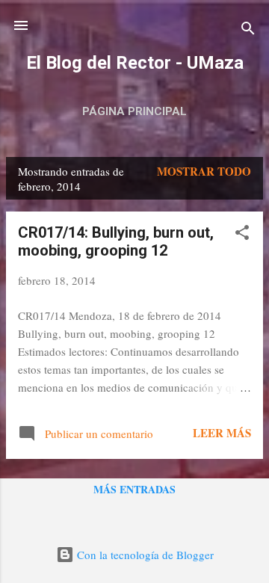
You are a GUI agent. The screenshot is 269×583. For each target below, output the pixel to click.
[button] (242, 234)
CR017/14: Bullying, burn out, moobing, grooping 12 (116, 241)
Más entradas (134, 489)
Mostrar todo (204, 171)
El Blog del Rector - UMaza (135, 62)
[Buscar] (248, 30)
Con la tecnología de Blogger (144, 554)
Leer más (222, 433)
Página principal (134, 111)
